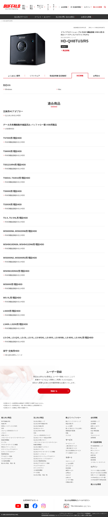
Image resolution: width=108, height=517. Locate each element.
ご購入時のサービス (71, 446)
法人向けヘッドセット (40, 454)
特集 (67, 433)
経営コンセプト (95, 426)
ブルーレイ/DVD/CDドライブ (9, 431)
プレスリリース (95, 435)
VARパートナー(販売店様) (98, 475)
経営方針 (93, 455)
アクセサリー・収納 (6, 456)
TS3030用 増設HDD (12, 204)
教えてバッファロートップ (73, 421)
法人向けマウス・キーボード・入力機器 (44, 452)
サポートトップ (70, 461)
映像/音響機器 (5, 440)
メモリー (3, 433)
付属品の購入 (69, 482)
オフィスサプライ (39, 468)
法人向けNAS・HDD (39, 431)
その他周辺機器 (5, 461)
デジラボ (68, 435)
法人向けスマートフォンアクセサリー (44, 456)
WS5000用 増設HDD (12, 284)
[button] (54, 391)
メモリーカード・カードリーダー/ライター (13, 438)
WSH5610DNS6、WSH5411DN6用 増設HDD (23, 244)
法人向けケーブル (39, 449)
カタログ (68, 475)
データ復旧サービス (71, 453)
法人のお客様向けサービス (73, 450)
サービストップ (70, 443)
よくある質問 (69, 463)
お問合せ (68, 473)
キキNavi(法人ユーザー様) (98, 477)
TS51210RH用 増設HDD (14, 164)
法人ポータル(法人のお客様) (99, 473)
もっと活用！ (69, 426)
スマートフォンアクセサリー (9, 449)
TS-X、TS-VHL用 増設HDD (15, 217)
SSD (2, 428)
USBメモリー (5, 435)
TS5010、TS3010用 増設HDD (16, 177)
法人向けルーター (39, 428)
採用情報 (93, 438)
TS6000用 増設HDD (12, 151)
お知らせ (68, 477)
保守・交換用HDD (11, 350)
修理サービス (69, 470)
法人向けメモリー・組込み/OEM (42, 438)
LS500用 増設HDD (11, 310)
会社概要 (93, 424)
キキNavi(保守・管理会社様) (98, 480)
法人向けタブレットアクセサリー (43, 458)
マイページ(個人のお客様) (98, 470)
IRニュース (94, 448)
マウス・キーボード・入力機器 (9, 444)
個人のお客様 (96, 484)
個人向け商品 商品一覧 (8, 463)
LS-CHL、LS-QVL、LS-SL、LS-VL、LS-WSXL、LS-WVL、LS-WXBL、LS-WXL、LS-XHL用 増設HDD (48, 337)
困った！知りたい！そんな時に (74, 428)
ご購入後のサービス (71, 448)
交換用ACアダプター (13, 111)
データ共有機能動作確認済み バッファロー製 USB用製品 (30, 124)
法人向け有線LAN (39, 426)
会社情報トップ (95, 421)
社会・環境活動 (95, 431)
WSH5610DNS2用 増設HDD (16, 270)
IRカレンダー (94, 453)
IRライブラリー (95, 450)
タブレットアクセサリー (8, 452)
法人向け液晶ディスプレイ (41, 447)
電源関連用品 (5, 454)
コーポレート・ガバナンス (98, 462)
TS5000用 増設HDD (12, 191)
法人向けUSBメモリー (40, 440)
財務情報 (93, 457)
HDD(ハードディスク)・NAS (9, 426)
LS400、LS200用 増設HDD (15, 324)
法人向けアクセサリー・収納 (41, 463)
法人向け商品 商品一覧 (40, 475)
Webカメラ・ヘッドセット (8, 447)
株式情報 (93, 460)
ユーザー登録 (69, 480)
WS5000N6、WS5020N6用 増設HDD (20, 230)
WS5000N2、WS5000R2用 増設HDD (20, 257)
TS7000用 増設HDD (12, 137)
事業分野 (93, 428)
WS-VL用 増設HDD (12, 297)
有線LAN (3, 424)
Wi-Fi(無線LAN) (5, 421)
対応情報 (68, 468)
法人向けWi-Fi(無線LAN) (40, 424)
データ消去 (37, 472)
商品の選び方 (69, 424)
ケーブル (3, 442)
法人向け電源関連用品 (40, 461)
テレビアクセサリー (7, 458)
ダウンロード (69, 466)
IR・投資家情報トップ (97, 446)
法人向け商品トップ (39, 421)
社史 (92, 433)
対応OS (6, 85)
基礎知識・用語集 (70, 431)
